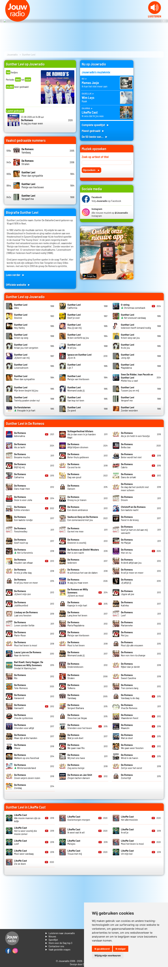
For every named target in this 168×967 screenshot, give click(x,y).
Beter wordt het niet (131, 455)
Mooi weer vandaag (24, 852)
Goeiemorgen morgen (78, 818)
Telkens (73, 686)
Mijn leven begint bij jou (26, 389)
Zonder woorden (129, 409)
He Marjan (127, 541)
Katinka (127, 604)
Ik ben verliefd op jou (78, 336)
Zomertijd (127, 776)
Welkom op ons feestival (26, 756)
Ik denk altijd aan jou (131, 561)
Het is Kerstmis (23, 551)
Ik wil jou (74, 346)
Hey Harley (20, 326)
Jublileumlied (21, 604)
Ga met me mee (75, 530)
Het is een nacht (83, 551)
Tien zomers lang (129, 686)
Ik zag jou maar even (32, 121)
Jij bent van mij (22, 356)
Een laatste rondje (23, 518)
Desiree (20, 316)
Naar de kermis (27, 654)
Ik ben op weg (21, 336)
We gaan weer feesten (132, 746)
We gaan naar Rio (76, 746)
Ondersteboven (75, 665)
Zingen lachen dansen (79, 776)
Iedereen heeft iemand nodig (136, 326)
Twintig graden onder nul (27, 399)
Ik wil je (127, 831)
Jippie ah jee (127, 592)
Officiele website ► (18, 284)
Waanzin (127, 726)
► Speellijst (51, 939)
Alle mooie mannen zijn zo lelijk (27, 818)
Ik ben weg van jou (130, 336)
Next (163, 21)
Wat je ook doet (75, 736)
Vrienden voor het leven (79, 726)
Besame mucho (22, 455)
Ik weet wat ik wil (75, 831)
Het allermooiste (129, 818)
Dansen (73, 487)
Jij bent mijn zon (22, 592)
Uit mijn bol (127, 852)
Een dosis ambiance (77, 508)
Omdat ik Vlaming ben (28, 665)
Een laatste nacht (133, 508)
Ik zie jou (127, 346)
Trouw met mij (74, 852)
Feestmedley (20, 530)
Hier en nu (127, 551)
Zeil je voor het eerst (131, 766)
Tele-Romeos (21, 686)
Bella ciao (127, 445)
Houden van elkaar (23, 561)
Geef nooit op (21, 541)
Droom (127, 498)
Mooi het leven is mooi (25, 644)
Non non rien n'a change (133, 654)
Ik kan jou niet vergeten (26, 346)
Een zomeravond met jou (82, 518)
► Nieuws (50, 936)
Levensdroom (21, 366)
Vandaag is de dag (130, 696)
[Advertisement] (150, 109)
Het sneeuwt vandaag (133, 316)
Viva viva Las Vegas (77, 716)
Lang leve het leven (77, 614)
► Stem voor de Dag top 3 (58, 942)
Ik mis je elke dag (23, 571)
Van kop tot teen (75, 399)
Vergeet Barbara (75, 706)
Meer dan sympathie (32, 174)
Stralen (27, 162)
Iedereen (73, 561)
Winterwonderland (25, 766)
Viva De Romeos (129, 706)
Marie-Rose (20, 634)
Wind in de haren (129, 756)
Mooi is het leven (76, 644)
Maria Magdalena (75, 624)
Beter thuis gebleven (78, 455)
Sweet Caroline (128, 676)
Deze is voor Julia (23, 498)
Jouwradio (12, 54)
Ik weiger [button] (121, 948)
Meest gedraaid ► (93, 131)
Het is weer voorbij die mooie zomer (25, 830)
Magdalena (127, 366)
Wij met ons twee (76, 756)
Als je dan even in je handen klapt (81, 434)
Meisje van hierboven (32, 185)
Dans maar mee (22, 487)
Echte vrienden (22, 508)
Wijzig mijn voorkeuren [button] (107, 955)
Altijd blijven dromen (77, 445)
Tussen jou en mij (130, 389)
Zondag (20, 786)
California (74, 306)
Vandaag (27, 150)
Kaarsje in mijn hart (77, 604)
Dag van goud (74, 475)
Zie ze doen (20, 862)
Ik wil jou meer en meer (26, 581)
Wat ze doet (127, 736)
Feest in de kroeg (130, 518)
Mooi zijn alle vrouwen (132, 644)
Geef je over (74, 316)
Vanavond (20, 696)
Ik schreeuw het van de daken (82, 571)
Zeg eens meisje (75, 766)
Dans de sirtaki (128, 475)
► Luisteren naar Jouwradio (60, 933)
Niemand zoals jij (75, 389)
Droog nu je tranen (76, 498)
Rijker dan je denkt (130, 665)
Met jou (127, 634)
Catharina (20, 475)
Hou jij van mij (74, 326)
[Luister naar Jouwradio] (154, 16)
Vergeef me (28, 197)
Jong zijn (127, 356)
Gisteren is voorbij (76, 541)
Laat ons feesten (26, 614)
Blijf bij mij (20, 465)
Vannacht (20, 706)
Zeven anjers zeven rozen (27, 776)
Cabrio (127, 465)
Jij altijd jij (127, 581)
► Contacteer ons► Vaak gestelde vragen (57, 948)
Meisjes (73, 842)
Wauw (20, 746)
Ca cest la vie (74, 465)
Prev (4, 21)
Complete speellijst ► (95, 125)
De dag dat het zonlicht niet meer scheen (135, 487)
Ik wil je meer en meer (132, 571)
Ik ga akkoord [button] (102, 948)
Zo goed (74, 409)
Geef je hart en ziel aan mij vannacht (134, 529)
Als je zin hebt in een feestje (135, 434)
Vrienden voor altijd (24, 726)
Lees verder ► (15, 275)
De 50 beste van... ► (95, 136)
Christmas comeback (133, 306)
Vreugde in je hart (24, 409)
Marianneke (127, 624)
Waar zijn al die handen (25, 736)
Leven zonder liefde (24, 624)
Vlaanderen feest (129, 716)
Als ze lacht (20, 445)
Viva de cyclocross (23, 716)
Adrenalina (20, 434)
